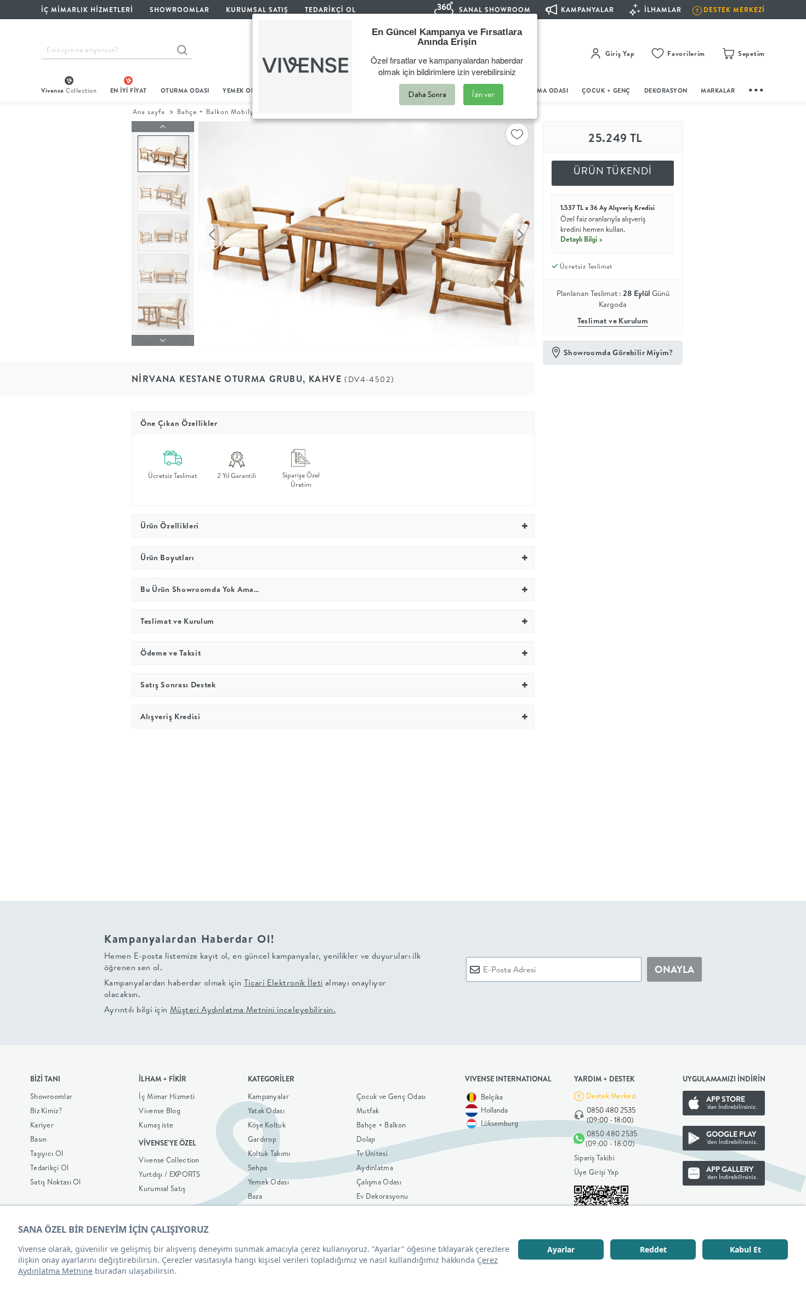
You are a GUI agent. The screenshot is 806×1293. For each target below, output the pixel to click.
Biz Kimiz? (46, 1110)
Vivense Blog (159, 1110)
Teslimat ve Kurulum (613, 320)
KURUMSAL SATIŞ (257, 9)
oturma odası (185, 90)
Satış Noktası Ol (55, 1182)
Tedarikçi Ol (330, 9)
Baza (255, 1196)
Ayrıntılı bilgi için (220, 1009)
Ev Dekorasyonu (382, 1196)
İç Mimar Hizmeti (167, 1096)
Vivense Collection (169, 1160)
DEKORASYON (666, 90)
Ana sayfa (149, 111)
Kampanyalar (268, 1096)
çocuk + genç (606, 90)
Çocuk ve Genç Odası (391, 1096)
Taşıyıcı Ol (46, 1153)
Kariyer (42, 1125)
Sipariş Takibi (594, 1158)
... (756, 88)
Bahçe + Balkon (381, 1125)
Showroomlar (51, 1096)
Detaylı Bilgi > (581, 239)
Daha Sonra (427, 94)
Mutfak (367, 1110)
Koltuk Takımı (269, 1153)
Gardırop (262, 1139)
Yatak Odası (266, 1110)
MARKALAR (718, 90)
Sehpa (258, 1167)
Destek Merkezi (611, 1096)
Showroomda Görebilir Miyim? (618, 352)
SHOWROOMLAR (179, 9)
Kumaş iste (156, 1125)
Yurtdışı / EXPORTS (169, 1174)
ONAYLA (674, 969)
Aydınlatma (374, 1167)
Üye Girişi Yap (596, 1172)
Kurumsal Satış (162, 1188)
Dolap (366, 1139)
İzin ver (483, 94)
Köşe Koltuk (267, 1125)
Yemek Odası (268, 1182)
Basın (38, 1139)
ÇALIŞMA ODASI (544, 90)
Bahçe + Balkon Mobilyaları (223, 111)
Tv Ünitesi (372, 1153)
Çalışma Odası (378, 1182)
